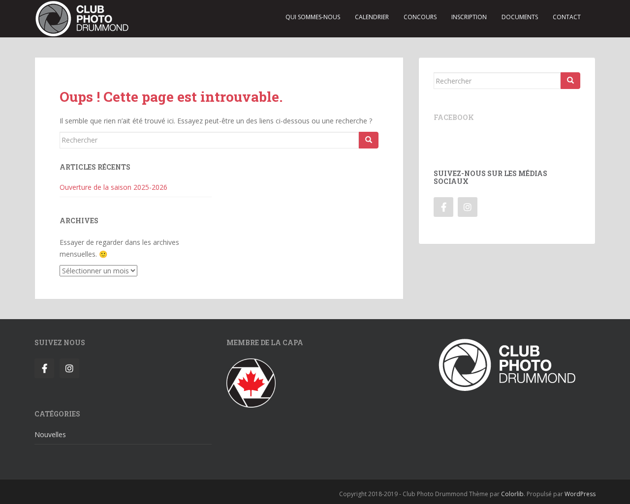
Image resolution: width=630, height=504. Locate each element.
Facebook (454, 117)
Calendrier (372, 17)
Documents (520, 17)
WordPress (580, 494)
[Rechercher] (368, 140)
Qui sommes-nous (312, 17)
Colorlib (512, 494)
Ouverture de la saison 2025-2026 (113, 187)
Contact (567, 17)
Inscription (469, 17)
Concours (420, 17)
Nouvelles (50, 434)
